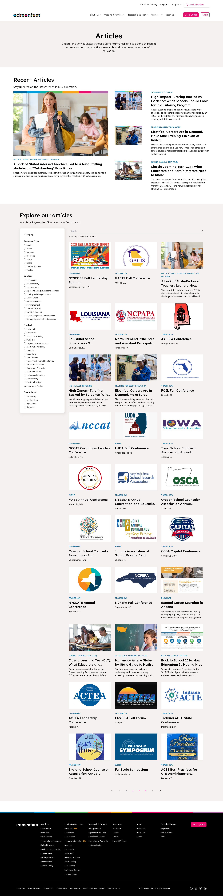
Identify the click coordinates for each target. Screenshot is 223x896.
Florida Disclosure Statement (94, 888)
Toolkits (116, 833)
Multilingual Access (48, 857)
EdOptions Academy (72, 857)
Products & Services (74, 824)
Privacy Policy (48, 888)
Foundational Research (97, 837)
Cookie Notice (62, 888)
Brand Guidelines (34, 888)
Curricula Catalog (47, 866)
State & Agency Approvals (98, 841)
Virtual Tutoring (70, 862)
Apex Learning (70, 866)
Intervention (45, 833)
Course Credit (46, 828)
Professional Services (73, 870)
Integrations (165, 828)
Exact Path (68, 845)
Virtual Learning (46, 837)
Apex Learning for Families (33, 386)
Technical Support (169, 824)
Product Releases (167, 833)
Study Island (69, 853)
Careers (139, 837)
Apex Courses (70, 837)
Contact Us (21, 888)
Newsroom (141, 833)
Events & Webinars (119, 841)
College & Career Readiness (51, 841)
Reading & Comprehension (51, 849)
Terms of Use (75, 888)
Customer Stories (95, 845)
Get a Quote (191, 14)
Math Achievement (47, 845)
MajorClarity (69, 828)
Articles (115, 837)
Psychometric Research (97, 833)
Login (205, 14)
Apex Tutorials (70, 849)
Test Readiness (46, 853)
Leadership (141, 828)
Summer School (46, 862)
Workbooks (117, 828)
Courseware (69, 833)
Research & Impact (98, 824)
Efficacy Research (95, 828)
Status (163, 836)
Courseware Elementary (75, 841)
